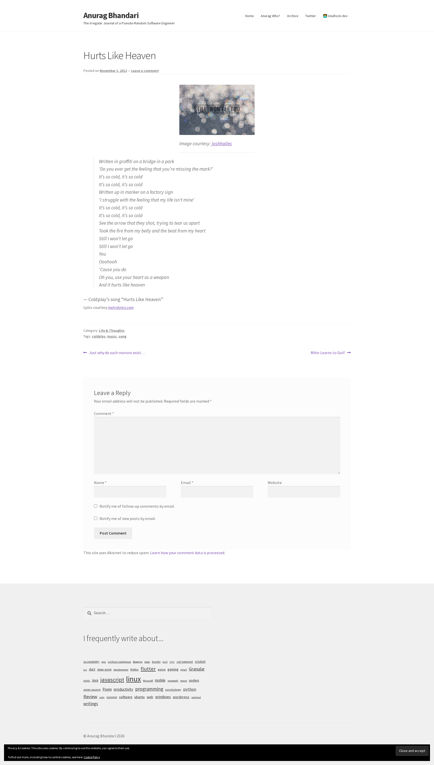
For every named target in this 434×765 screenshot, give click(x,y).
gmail (184, 669)
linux (133, 679)
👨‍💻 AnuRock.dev (335, 16)
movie (183, 680)
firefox (134, 669)
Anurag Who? (270, 16)
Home (249, 16)
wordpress (181, 697)
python (189, 689)
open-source (91, 689)
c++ (172, 661)
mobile (160, 680)
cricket (200, 661)
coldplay (98, 336)
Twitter (310, 16)
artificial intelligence (119, 661)
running (111, 697)
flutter (148, 668)
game (162, 669)
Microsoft (148, 680)
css (85, 669)
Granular (197, 669)
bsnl (165, 661)
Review (90, 696)
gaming (173, 669)
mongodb (173, 680)
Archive (292, 16)
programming (149, 689)
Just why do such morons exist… (117, 353)
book (147, 661)
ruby (101, 697)
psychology (173, 689)
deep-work (104, 669)
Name (100, 482)
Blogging (137, 661)
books (156, 661)
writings (90, 703)
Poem (107, 689)
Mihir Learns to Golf (328, 353)
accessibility (91, 661)
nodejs (194, 680)
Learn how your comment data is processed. (187, 552)
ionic (86, 680)
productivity (123, 689)
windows (163, 696)
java (95, 680)
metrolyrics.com (121, 307)
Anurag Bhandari (111, 15)
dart (92, 669)
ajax (103, 661)
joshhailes (222, 143)
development (121, 669)
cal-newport (185, 661)
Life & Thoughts (112, 330)
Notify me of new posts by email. (127, 518)
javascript (112, 679)
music (112, 336)
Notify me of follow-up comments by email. (137, 506)
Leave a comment (145, 70)
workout (196, 697)
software (125, 697)
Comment (104, 413)
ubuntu (139, 697)
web (150, 697)
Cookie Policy (92, 757)
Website (275, 482)
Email (187, 482)
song (122, 336)
